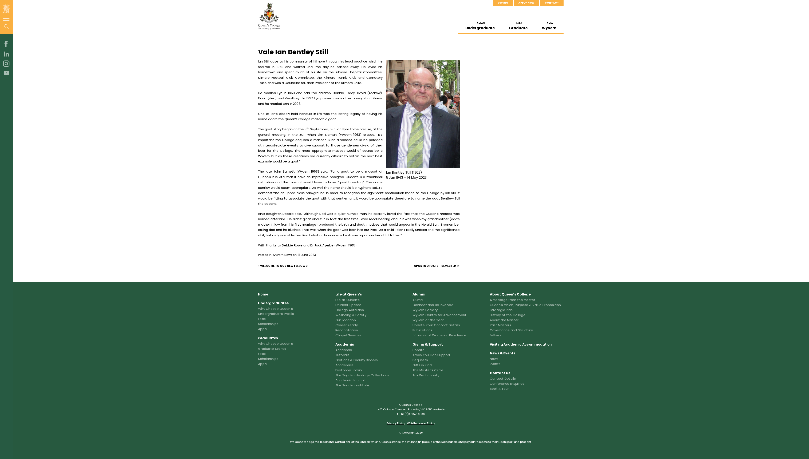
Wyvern (549, 26)
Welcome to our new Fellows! (284, 266)
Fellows (495, 335)
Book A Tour (499, 388)
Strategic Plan (501, 310)
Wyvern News (282, 255)
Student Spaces (348, 305)
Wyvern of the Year (428, 320)
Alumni (418, 300)
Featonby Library (348, 370)
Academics (344, 365)
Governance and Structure (511, 330)
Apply (262, 329)
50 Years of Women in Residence (439, 335)
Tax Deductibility (426, 375)
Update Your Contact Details (436, 325)
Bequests (420, 360)
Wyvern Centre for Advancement (440, 315)
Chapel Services (348, 335)
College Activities (349, 310)
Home (263, 294)
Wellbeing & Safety (350, 315)
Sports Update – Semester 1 (436, 266)
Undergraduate (480, 26)
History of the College (508, 315)
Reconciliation (346, 330)
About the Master (504, 320)
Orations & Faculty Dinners (356, 360)
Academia (343, 350)
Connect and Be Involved (433, 305)
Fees (262, 319)
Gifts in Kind (422, 365)
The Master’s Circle (428, 370)
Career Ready (346, 325)
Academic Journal (350, 380)
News (494, 359)
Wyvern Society (425, 310)
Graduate (518, 26)
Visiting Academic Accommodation (521, 344)
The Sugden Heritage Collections (362, 375)
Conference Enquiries (507, 383)
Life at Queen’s (347, 300)
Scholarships (268, 324)
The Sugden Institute (352, 385)
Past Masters (500, 325)
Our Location (345, 320)
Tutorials (342, 355)
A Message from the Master (512, 300)
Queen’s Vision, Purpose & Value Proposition (525, 305)
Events (495, 364)
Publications (422, 330)
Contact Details (503, 378)
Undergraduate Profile (276, 313)
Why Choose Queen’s (275, 308)
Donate (419, 350)
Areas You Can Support (431, 355)
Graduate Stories (272, 348)
